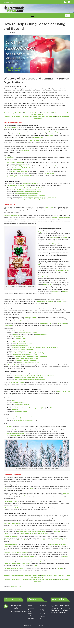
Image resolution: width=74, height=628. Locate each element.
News (19, 586)
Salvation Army (9, 112)
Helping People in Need (12, 116)
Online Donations (58, 112)
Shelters (45, 116)
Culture (31, 616)
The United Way (9, 157)
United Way (19, 112)
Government (42, 610)
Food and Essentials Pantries (31, 116)
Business (31, 608)
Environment (31, 619)
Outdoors (42, 619)
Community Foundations (32, 112)
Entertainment (43, 606)
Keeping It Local (46, 112)
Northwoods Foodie (42, 615)
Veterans (52, 116)
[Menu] (32, 15)
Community (13, 586)
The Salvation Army (10, 127)
